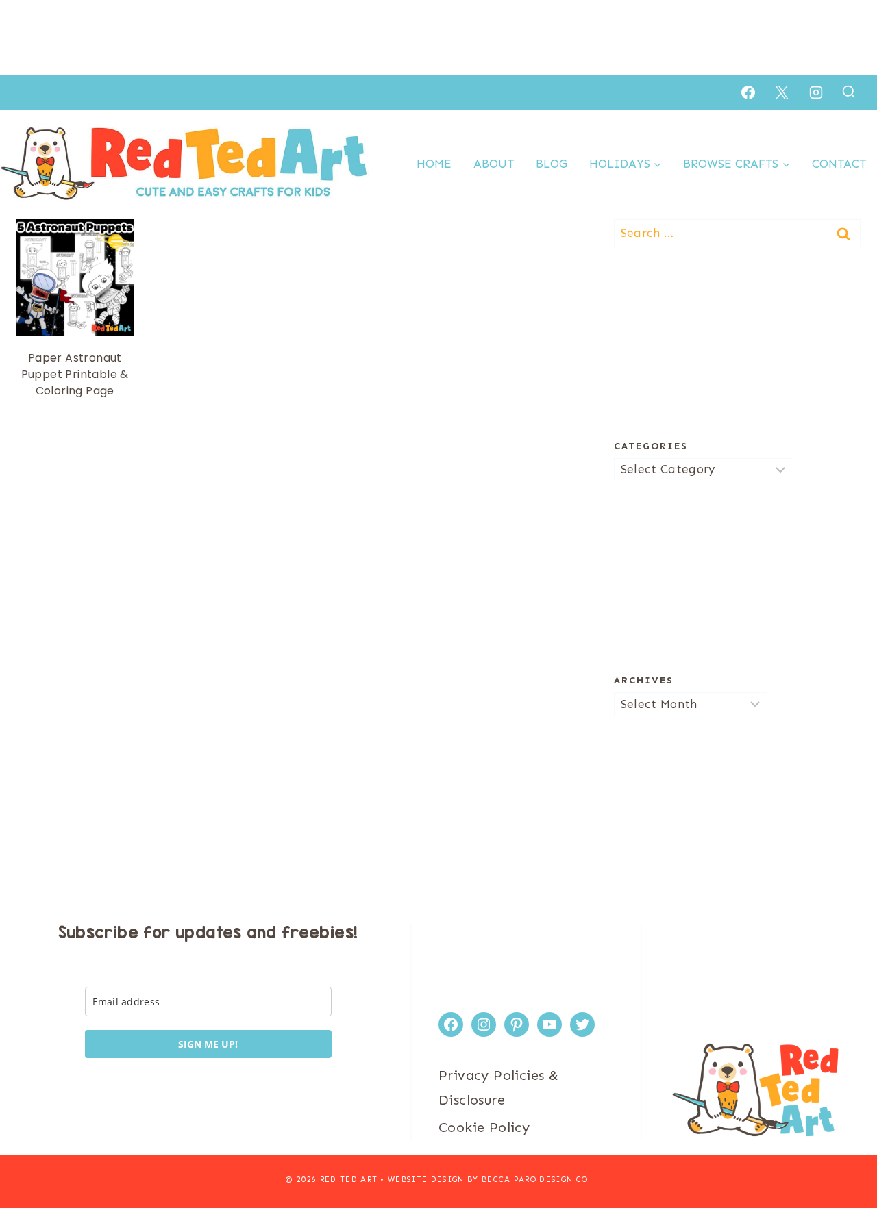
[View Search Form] (849, 92)
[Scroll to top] (842, 1153)
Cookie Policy (484, 1127)
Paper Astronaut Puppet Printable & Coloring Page (75, 374)
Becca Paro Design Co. (536, 1179)
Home (434, 164)
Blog (551, 164)
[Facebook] (748, 92)
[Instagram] (816, 92)
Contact (839, 164)
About (493, 164)
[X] (781, 92)
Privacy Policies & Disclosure (498, 1087)
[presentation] (75, 277)
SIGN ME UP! (208, 1043)
